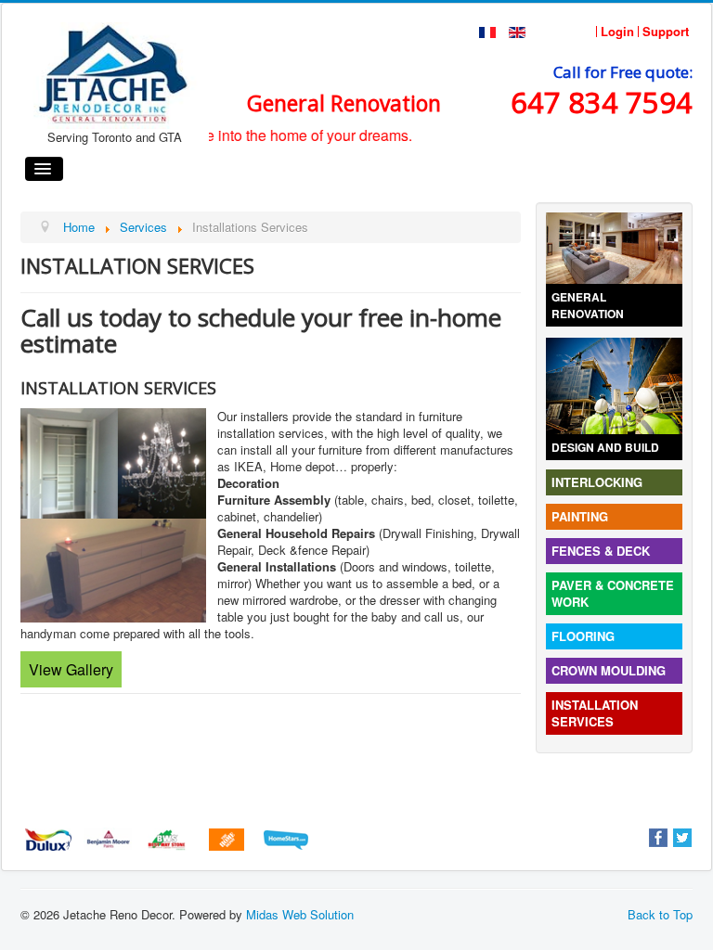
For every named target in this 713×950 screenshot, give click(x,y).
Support (665, 31)
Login (617, 31)
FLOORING (583, 636)
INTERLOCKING (596, 482)
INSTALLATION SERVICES (594, 713)
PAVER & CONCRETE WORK (612, 593)
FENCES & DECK (600, 550)
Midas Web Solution (300, 914)
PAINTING (579, 516)
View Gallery (71, 669)
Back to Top (660, 914)
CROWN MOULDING (608, 670)
